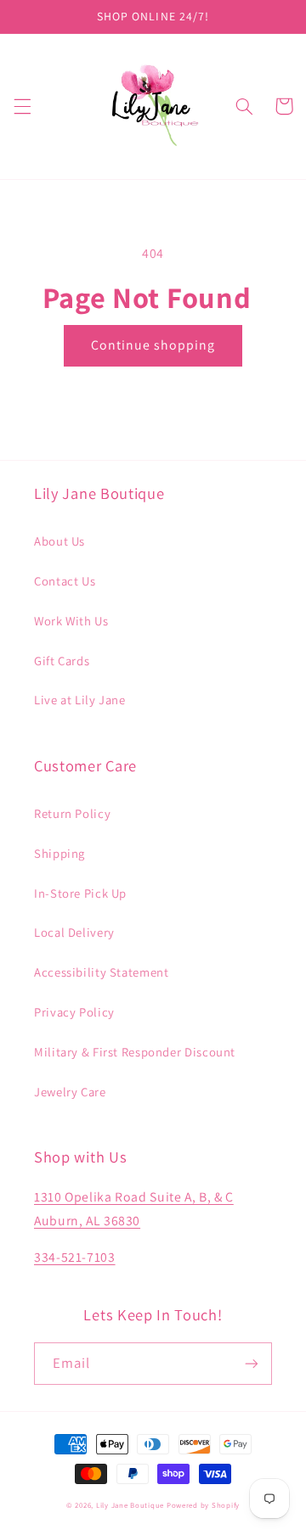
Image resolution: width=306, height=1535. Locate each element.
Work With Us (71, 621)
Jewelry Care (70, 1092)
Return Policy (72, 813)
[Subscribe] (251, 1363)
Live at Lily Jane (80, 700)
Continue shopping (153, 345)
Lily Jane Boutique (130, 1505)
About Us (59, 541)
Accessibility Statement (101, 972)
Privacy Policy (74, 1012)
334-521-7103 (75, 1257)
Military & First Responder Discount (134, 1052)
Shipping (59, 853)
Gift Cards (61, 661)
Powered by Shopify (203, 1505)
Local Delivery (74, 932)
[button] (22, 106)
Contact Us (64, 581)
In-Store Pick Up (80, 893)
